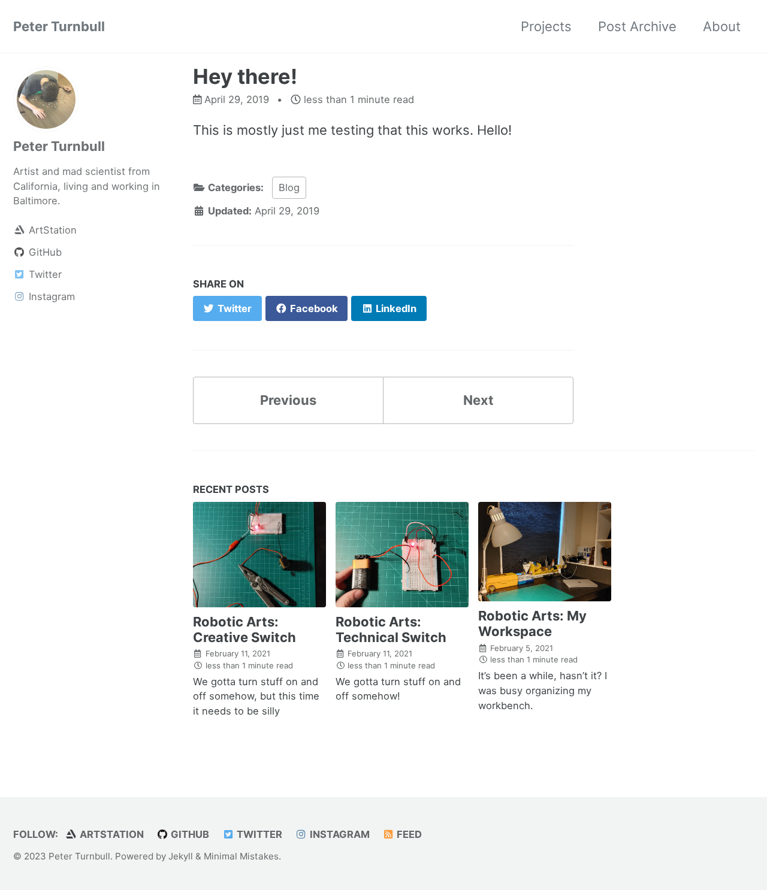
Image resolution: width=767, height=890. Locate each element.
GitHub (188, 834)
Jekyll (180, 856)
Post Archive (637, 26)
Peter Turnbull (59, 26)
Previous (288, 400)
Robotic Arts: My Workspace (532, 623)
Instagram (338, 834)
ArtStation (110, 834)
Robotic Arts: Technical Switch (391, 629)
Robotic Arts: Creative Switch (244, 629)
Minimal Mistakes (241, 856)
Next (478, 400)
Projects (546, 26)
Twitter (258, 834)
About (722, 26)
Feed (408, 834)
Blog (289, 187)
